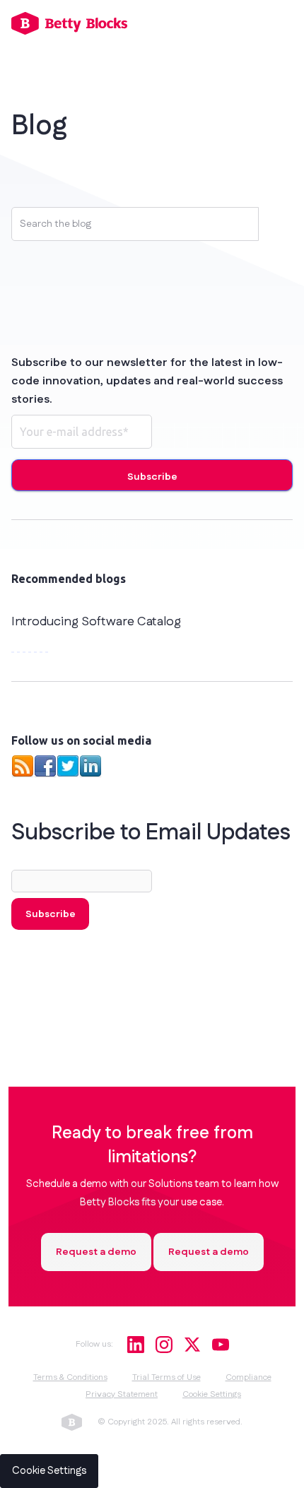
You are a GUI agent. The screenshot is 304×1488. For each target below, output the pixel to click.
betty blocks (72, 1422)
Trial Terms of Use (166, 1377)
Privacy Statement (122, 1394)
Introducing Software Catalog (96, 622)
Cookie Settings (211, 1394)
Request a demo (96, 1252)
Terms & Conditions (70, 1377)
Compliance (248, 1377)
